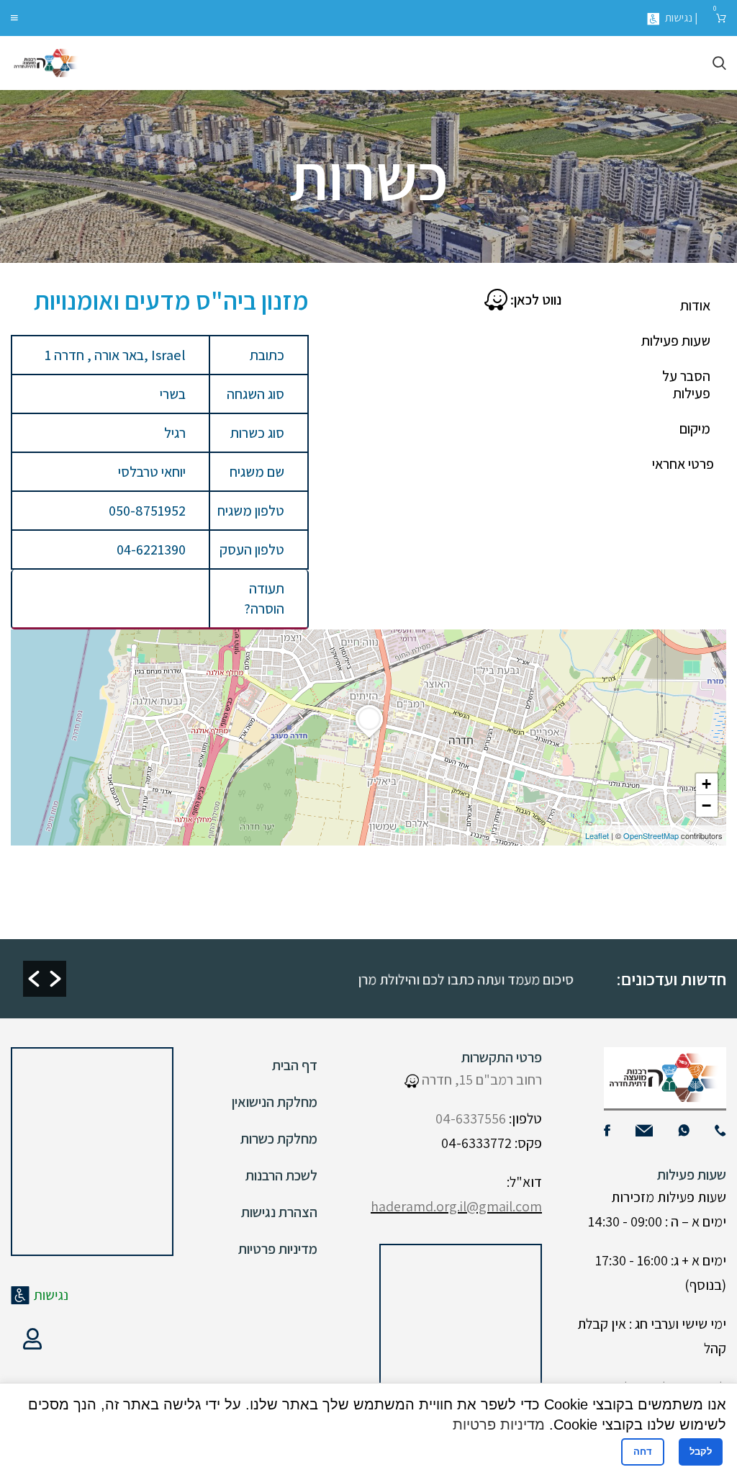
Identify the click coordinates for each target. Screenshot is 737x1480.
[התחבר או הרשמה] (32, 1339)
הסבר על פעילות (686, 385)
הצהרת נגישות (279, 1212)
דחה (642, 1451)
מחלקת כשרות (278, 1138)
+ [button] (706, 784)
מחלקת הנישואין (274, 1102)
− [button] (706, 806)
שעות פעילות (675, 340)
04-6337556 (470, 1118)
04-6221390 (151, 549)
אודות (695, 305)
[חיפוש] (719, 63)
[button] (34, 979)
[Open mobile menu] (14, 18)
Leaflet (597, 835)
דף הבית (294, 1065)
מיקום (694, 428)
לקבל (700, 1451)
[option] (319, 979)
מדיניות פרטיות (277, 1248)
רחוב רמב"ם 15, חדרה (480, 1079)
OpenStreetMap (651, 835)
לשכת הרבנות (281, 1175)
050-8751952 (147, 510)
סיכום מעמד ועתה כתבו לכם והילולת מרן (483, 979)
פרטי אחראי (683, 463)
